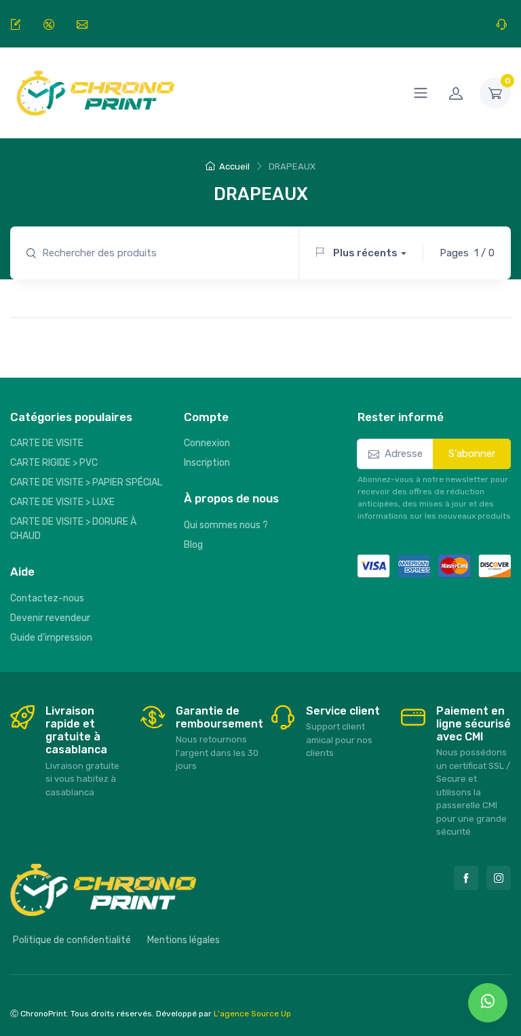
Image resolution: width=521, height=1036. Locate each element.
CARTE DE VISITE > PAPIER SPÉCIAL (86, 482)
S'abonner (471, 453)
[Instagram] (498, 878)
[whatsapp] (487, 1002)
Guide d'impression (51, 637)
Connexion (207, 443)
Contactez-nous (47, 598)
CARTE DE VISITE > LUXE (62, 502)
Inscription (207, 463)
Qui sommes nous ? (226, 525)
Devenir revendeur (50, 618)
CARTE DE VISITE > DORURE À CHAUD (73, 529)
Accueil (234, 166)
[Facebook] (466, 878)
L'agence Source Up (252, 1013)
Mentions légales (183, 940)
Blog (193, 545)
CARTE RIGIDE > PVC (54, 463)
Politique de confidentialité (72, 940)
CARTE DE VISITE (46, 443)
